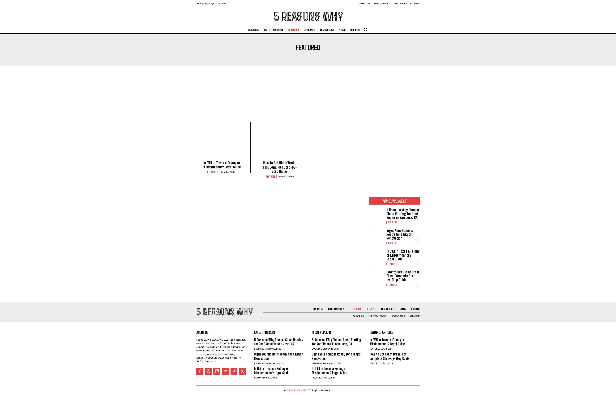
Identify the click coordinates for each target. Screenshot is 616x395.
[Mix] (216, 371)
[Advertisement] (308, 97)
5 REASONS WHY (296, 390)
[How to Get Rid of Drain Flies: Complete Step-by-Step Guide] (279, 142)
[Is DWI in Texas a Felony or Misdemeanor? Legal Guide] (221, 142)
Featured (213, 172)
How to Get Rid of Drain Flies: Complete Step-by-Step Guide (279, 167)
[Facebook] (199, 371)
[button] (365, 29)
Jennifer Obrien (228, 172)
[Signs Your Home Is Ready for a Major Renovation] (376, 235)
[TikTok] (234, 371)
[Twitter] (242, 371)
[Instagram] (208, 371)
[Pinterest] (225, 371)
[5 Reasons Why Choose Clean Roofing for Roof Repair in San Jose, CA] (376, 215)
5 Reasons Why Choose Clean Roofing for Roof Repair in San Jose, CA (402, 213)
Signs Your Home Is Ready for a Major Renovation (399, 234)
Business (392, 222)
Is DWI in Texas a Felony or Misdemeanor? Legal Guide (222, 165)
